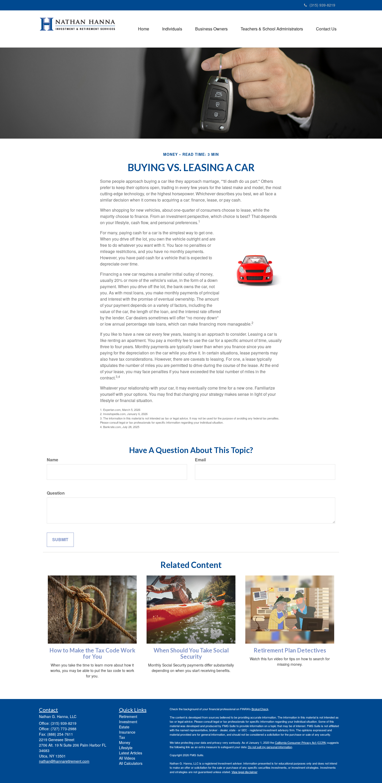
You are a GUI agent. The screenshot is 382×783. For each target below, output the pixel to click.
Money (124, 742)
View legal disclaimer (245, 772)
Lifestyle (126, 747)
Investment (128, 721)
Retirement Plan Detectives (290, 650)
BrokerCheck (260, 709)
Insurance (127, 732)
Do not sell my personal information (270, 747)
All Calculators (130, 763)
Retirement (128, 716)
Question (56, 493)
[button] (172, 29)
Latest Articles (130, 752)
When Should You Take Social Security (191, 653)
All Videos (127, 758)
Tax (122, 737)
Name (52, 460)
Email (200, 460)
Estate (124, 726)
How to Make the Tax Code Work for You (92, 653)
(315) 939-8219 (322, 5)
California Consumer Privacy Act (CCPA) (300, 742)
